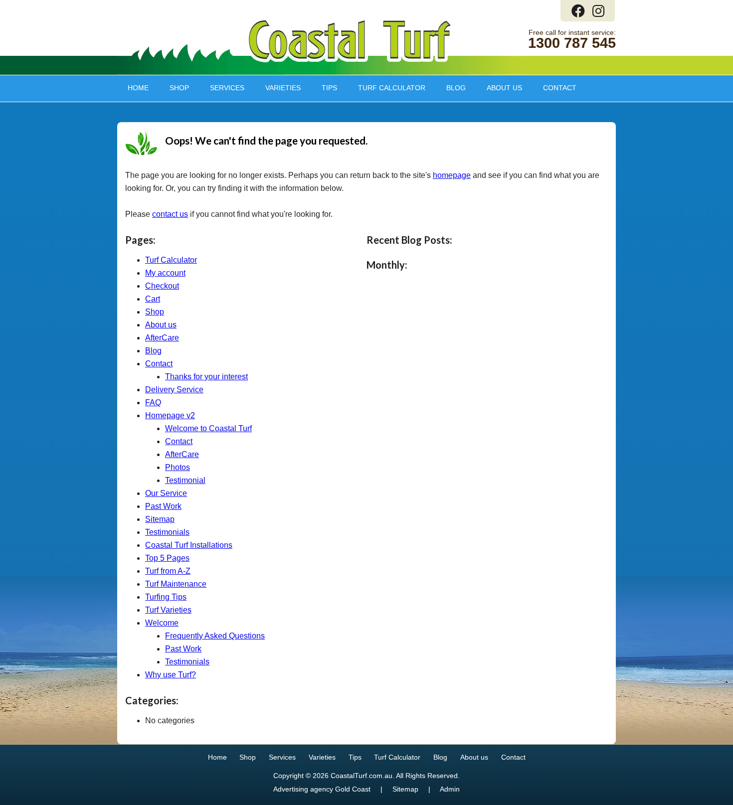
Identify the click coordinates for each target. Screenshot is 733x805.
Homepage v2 (170, 415)
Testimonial (185, 480)
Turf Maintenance (175, 584)
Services (221, 88)
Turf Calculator (391, 88)
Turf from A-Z (167, 571)
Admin (450, 789)
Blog (456, 88)
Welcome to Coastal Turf (208, 428)
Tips (324, 88)
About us (499, 88)
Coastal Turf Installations (188, 545)
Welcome (162, 623)
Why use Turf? (170, 674)
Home (138, 88)
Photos (177, 467)
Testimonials (167, 532)
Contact (559, 88)
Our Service (166, 493)
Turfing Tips (165, 597)
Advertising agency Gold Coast (321, 789)
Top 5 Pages (167, 558)
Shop (174, 88)
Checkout (162, 286)
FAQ (153, 402)
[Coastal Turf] (350, 60)
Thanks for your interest (206, 376)
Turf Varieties (168, 610)
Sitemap (160, 519)
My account (165, 273)
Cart (152, 299)
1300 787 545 (572, 43)
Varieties (278, 88)
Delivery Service (174, 389)
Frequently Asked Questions (215, 636)
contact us (170, 214)
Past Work (163, 506)
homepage (452, 175)
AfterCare (162, 337)
